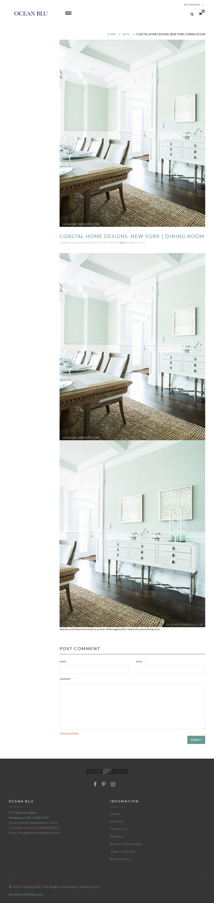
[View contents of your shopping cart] (200, 13)
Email (139, 661)
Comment (65, 679)
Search (115, 814)
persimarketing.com (26, 894)
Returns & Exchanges (126, 844)
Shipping (116, 836)
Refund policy (120, 859)
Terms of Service (122, 851)
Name (63, 661)
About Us (117, 821)
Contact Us (118, 829)
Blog (122, 242)
